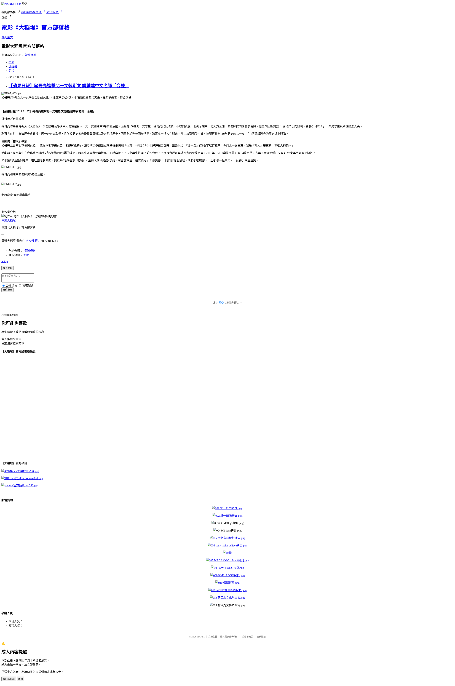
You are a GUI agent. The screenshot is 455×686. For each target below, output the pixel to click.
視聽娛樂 (30, 55)
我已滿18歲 (9, 679)
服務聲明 (261, 636)
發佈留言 (7, 290)
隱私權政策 (247, 636)
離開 (20, 679)
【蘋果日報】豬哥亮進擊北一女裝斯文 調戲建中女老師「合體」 (69, 85)
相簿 (11, 62)
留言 (38, 240)
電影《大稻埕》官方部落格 (35, 27)
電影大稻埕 (8, 220)
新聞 (26, 255)
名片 (11, 70)
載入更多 (7, 268)
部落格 (13, 66)
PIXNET (201, 636)
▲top (4, 261)
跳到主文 (7, 37)
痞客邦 (30, 240)
